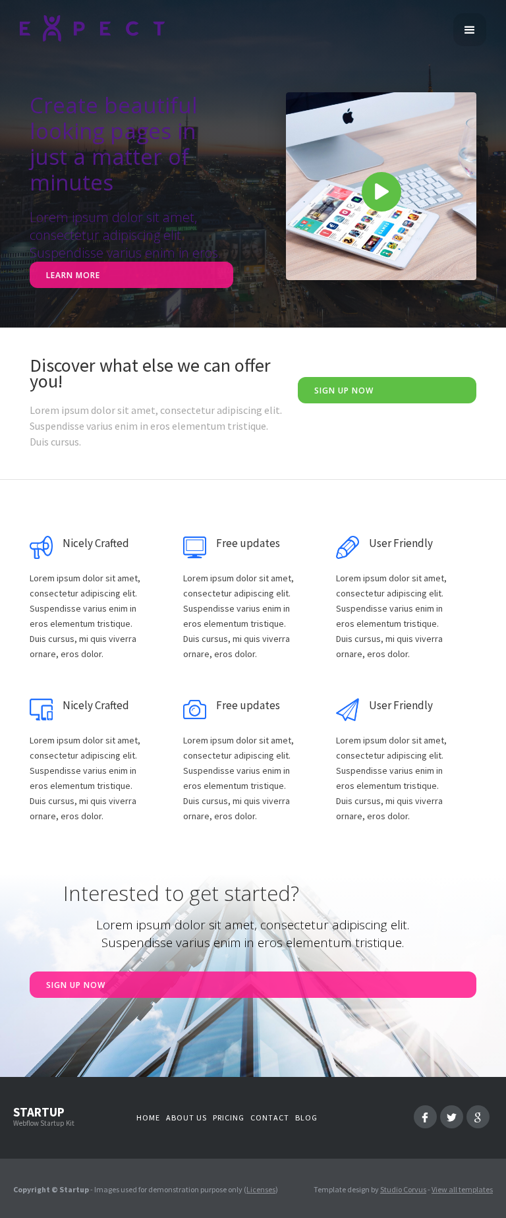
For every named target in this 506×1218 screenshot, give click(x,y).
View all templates (462, 1189)
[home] (92, 27)
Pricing (228, 1117)
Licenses (260, 1189)
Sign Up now (344, 390)
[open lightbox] (381, 186)
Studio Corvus (403, 1189)
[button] (469, 29)
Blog (306, 1117)
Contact (269, 1117)
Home (148, 1117)
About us (186, 1117)
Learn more (73, 275)
